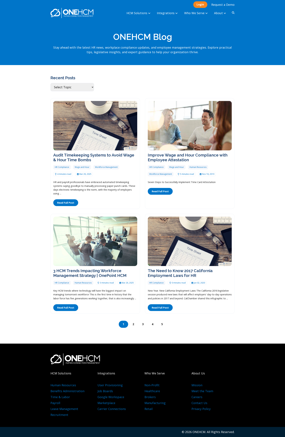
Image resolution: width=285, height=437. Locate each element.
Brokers (150, 397)
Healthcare (152, 391)
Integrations (166, 13)
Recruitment (59, 415)
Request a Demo (223, 5)
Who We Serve (194, 13)
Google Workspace (110, 397)
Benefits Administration (67, 391)
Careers (196, 397)
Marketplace (106, 403)
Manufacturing (155, 403)
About (219, 13)
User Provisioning (110, 385)
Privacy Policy (201, 409)
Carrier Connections (111, 409)
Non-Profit (151, 385)
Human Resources (63, 385)
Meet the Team (202, 391)
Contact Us (199, 403)
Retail (148, 409)
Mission (196, 385)
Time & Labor (60, 397)
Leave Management (64, 409)
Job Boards (105, 391)
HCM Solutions (137, 13)
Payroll (55, 403)
